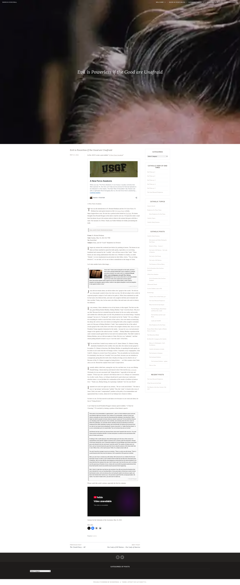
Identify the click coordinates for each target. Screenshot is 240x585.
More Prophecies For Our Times (157, 214)
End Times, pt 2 (151, 176)
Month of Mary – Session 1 (156, 246)
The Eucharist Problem (155, 357)
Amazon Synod (151, 206)
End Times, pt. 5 (151, 188)
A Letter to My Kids (215, 2)
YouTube (128, 213)
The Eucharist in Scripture (155, 353)
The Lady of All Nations (155, 260)
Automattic (141, 582)
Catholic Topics (195, 2)
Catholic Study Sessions (153, 222)
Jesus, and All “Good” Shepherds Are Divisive (100, 230)
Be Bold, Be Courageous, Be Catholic (156, 339)
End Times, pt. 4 (151, 184)
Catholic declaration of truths (156, 349)
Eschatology (150, 292)
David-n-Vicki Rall (9, 2)
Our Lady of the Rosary (155, 256)
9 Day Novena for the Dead (154, 383)
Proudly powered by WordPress (106, 582)
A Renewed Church (152, 284)
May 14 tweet (132, 370)
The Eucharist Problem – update (159, 361)
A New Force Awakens (152, 274)
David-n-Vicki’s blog (177, 2)
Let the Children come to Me (154, 288)
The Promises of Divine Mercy (157, 264)
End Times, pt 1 (151, 172)
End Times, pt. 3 (151, 180)
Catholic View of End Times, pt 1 (157, 296)
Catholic (94, 536)
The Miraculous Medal (153, 335)
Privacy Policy (232, 2)
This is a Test (152, 365)
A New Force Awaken (115, 155)
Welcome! (160, 2)
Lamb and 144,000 (156, 320)
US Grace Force (119, 211)
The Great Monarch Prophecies (155, 192)
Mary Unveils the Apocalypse (156, 304)
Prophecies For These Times (154, 210)
